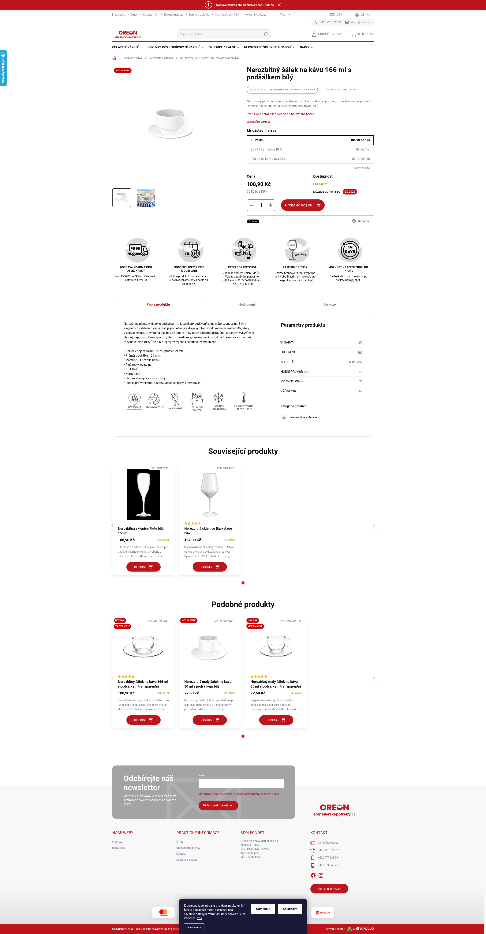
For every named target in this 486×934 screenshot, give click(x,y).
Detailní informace (258, 122)
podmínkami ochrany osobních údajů (257, 793)
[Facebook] (313, 875)
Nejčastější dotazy (255, 14)
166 (360, 352)
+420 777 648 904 (328, 857)
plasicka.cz (118, 847)
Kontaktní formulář (329, 888)
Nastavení (194, 927)
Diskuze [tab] (329, 304)
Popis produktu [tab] (158, 304)
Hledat (265, 34)
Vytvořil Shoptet (335, 928)
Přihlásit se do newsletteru (218, 805)
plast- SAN (355, 361)
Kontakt (181, 853)
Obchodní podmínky (227, 14)
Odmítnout (263, 909)
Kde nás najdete (173, 14)
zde (199, 918)
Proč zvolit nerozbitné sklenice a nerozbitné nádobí (281, 114)
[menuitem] (128, 47)
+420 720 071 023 (328, 850)
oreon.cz (117, 841)
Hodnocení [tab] (246, 304)
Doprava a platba (199, 14)
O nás (134, 14)
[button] (243, 583)
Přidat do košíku (298, 205)
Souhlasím (290, 909)
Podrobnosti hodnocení (302, 89)
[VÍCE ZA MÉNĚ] (210, 647)
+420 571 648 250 (328, 865)
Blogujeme (118, 14)
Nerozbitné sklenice (303, 417)
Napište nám (151, 14)
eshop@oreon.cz (328, 842)
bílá (360, 342)
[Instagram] (321, 875)
